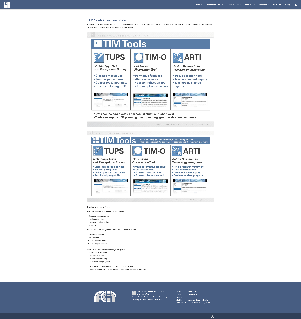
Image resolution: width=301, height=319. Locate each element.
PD (238, 5)
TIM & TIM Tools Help (281, 5)
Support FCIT (181, 297)
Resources (249, 5)
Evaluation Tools (214, 5)
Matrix (199, 5)
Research (263, 5)
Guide (229, 5)
